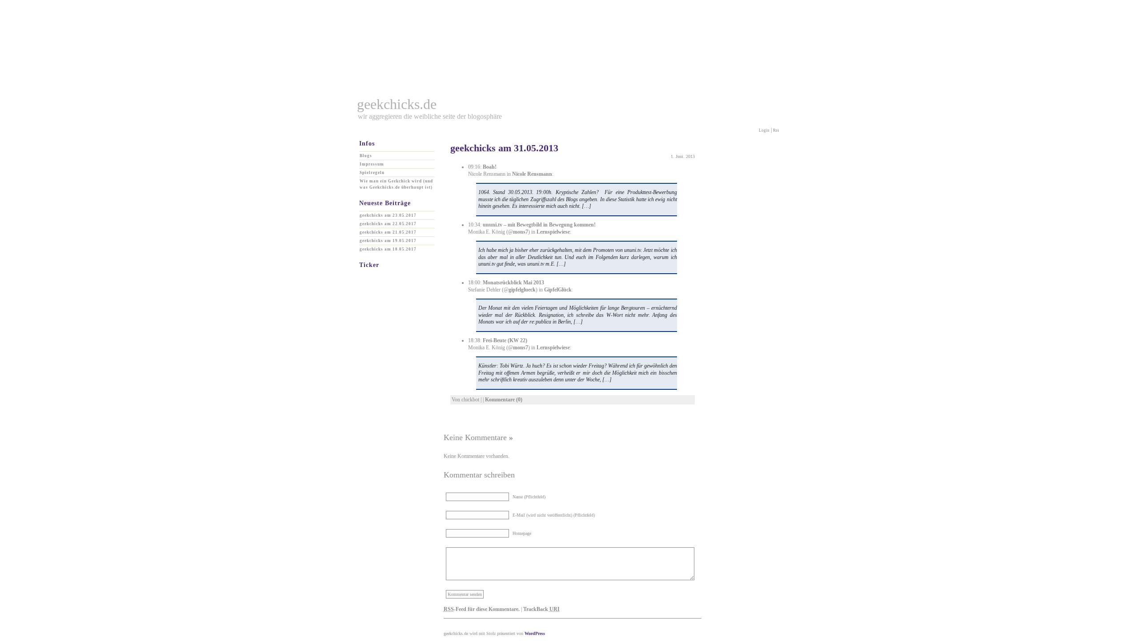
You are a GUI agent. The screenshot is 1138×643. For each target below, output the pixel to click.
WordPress (535, 633)
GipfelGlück (558, 290)
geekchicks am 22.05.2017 (388, 224)
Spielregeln (372, 172)
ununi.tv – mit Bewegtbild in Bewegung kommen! (539, 225)
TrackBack (541, 609)
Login (764, 130)
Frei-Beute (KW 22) (505, 340)
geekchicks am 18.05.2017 (388, 249)
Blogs (366, 156)
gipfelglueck (522, 290)
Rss (776, 130)
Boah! (490, 167)
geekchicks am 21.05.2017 (388, 232)
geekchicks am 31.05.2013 (504, 148)
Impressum (372, 164)
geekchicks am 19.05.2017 (388, 241)
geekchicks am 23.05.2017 (388, 215)
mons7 (520, 232)
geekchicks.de (397, 104)
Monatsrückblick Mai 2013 (513, 282)
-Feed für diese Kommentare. (482, 609)
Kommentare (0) (503, 399)
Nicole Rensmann (532, 174)
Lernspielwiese (553, 232)
